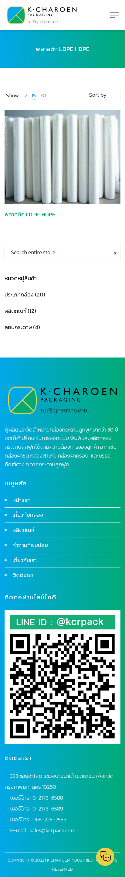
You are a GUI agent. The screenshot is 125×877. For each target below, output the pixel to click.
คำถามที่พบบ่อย (30, 545)
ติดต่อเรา (22, 575)
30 (43, 95)
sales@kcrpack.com (52, 830)
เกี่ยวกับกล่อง (27, 515)
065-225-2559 (49, 819)
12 (25, 95)
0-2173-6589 (47, 808)
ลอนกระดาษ (18, 327)
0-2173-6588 (47, 798)
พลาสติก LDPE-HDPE (30, 214)
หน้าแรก (21, 500)
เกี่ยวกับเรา (24, 560)
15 (34, 95)
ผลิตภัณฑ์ (15, 311)
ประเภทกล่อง (19, 294)
